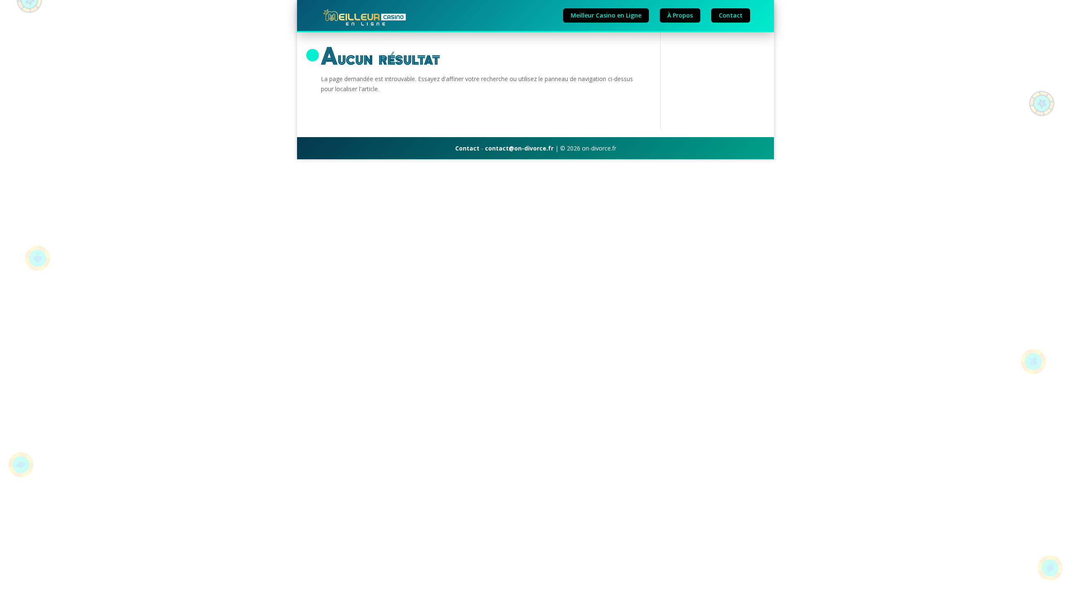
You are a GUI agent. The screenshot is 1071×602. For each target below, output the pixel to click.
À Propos (680, 15)
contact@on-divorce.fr (519, 148)
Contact (731, 15)
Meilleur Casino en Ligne (606, 15)
